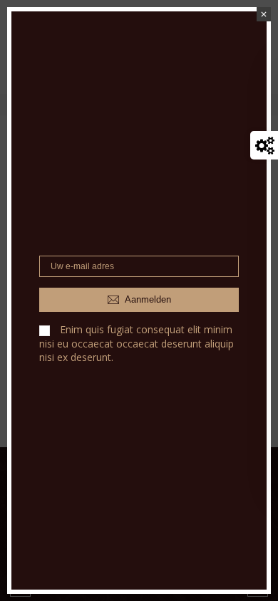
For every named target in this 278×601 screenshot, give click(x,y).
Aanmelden (147, 299)
